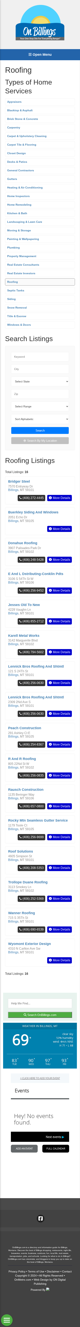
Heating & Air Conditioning (25, 187)
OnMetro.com (22, 1279)
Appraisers (14, 101)
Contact (67, 1271)
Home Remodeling (19, 204)
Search (40, 430)
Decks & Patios (17, 161)
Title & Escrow (16, 316)
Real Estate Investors (21, 273)
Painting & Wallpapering (23, 239)
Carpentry (13, 127)
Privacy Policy (17, 1271)
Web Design (41, 1279)
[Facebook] (40, 1219)
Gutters (12, 178)
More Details (61, 498)
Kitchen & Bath (17, 213)
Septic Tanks (15, 290)
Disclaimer (53, 1271)
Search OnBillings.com (42, 1014)
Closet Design (16, 153)
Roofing (12, 281)
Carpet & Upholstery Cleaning (27, 136)
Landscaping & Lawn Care (24, 221)
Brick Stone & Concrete (22, 118)
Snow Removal (17, 307)
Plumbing (13, 247)
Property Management (21, 256)
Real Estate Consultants (23, 264)
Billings (13, 490)
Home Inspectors (18, 196)
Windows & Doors (19, 324)
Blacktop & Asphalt (20, 110)
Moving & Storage (19, 230)
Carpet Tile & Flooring (21, 144)
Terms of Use (36, 1271)
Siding (11, 299)
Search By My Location (42, 440)
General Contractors (20, 170)
